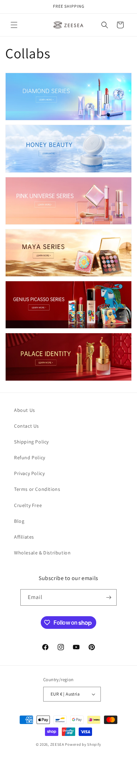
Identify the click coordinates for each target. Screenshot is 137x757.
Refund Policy (29, 457)
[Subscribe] (108, 597)
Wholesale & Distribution (42, 552)
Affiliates (24, 537)
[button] (14, 25)
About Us (24, 410)
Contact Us (26, 426)
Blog (19, 521)
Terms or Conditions (37, 489)
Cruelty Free (28, 505)
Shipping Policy (31, 442)
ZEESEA (57, 744)
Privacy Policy (29, 473)
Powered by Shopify (83, 744)
